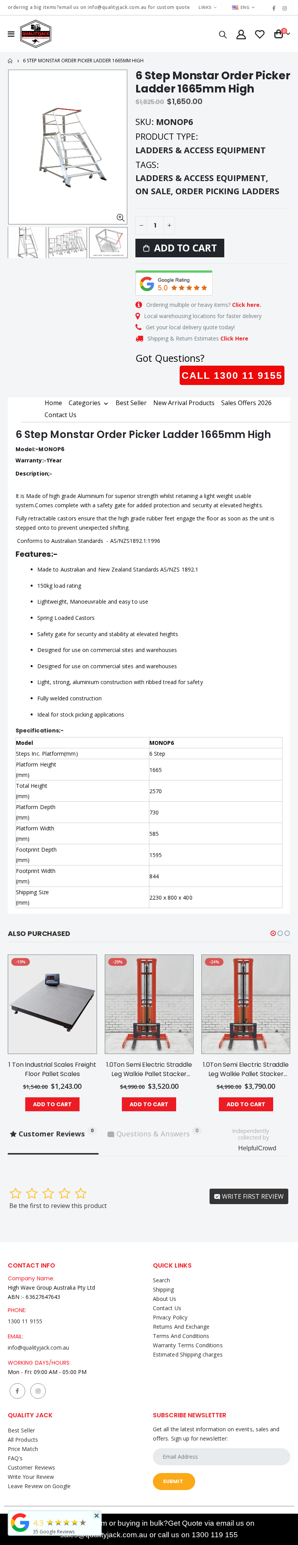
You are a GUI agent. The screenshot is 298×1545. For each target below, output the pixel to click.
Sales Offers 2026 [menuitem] (246, 403)
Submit (173, 1481)
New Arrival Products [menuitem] (184, 403)
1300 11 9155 (25, 1321)
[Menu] (11, 34)
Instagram (38, 1391)
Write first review (252, 1196)
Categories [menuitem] (84, 403)
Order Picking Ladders (227, 191)
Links (205, 7)
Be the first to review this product (58, 1205)
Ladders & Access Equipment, (202, 177)
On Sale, (155, 191)
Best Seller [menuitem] (131, 403)
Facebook (17, 1391)
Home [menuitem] (53, 403)
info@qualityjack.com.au (38, 1347)
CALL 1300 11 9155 (232, 375)
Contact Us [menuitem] (60, 415)
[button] (273, 933)
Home (11, 61)
